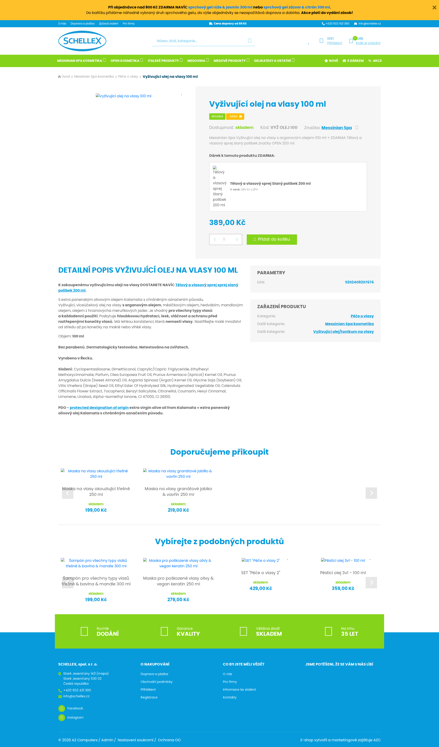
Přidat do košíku (274, 239)
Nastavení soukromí (135, 740)
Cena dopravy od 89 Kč (230, 23)
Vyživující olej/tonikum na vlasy (343, 332)
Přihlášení (334, 43)
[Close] (434, 6)
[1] (249, 41)
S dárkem (355, 60)
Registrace (149, 697)
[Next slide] (371, 493)
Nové (333, 60)
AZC (377, 740)
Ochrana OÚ (169, 740)
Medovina (196, 60)
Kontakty (230, 697)
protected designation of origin (99, 408)
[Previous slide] (67, 493)
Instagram (75, 717)
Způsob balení (108, 23)
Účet (330, 38)
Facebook (75, 708)
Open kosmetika (125, 60)
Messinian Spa (336, 128)
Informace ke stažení (239, 689)
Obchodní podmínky (157, 682)
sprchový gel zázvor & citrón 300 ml (296, 7)
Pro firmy (129, 23)
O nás (62, 23)
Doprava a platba (82, 23)
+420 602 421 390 (337, 23)
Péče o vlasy (128, 76)
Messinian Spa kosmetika (79, 60)
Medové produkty (230, 60)
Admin (107, 740)
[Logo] (82, 41)
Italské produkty (163, 60)
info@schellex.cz (370, 23)
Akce (377, 60)
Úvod (66, 76)
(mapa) (102, 673)
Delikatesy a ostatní (272, 60)
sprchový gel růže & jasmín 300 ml (220, 7)
